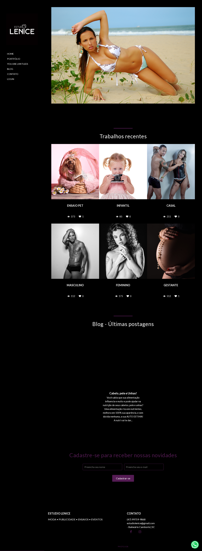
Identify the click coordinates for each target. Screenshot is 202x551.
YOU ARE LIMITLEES (17, 64)
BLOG (10, 69)
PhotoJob (123, 546)
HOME (10, 53)
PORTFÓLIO (13, 58)
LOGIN (10, 79)
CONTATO (12, 74)
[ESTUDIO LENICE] (22, 29)
